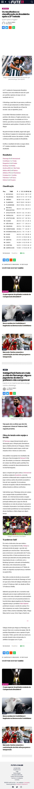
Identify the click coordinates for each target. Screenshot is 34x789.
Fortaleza (5, 175)
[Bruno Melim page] (3, 23)
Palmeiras (6, 177)
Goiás (15, 161)
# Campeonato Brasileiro (10, 264)
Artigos (5, 291)
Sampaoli (23, 458)
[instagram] (21, 787)
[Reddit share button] (10, 27)
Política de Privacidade (17, 776)
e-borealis (26, 782)
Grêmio (5, 180)
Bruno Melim (11, 22)
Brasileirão (18, 475)
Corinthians (6, 161)
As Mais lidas (17, 768)
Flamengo (6, 158)
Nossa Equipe (17, 773)
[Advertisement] (17, 43)
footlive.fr (18, 784)
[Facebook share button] (3, 27)
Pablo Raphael (24, 603)
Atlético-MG (6, 170)
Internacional (16, 158)
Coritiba (14, 175)
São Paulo (17, 168)
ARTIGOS (5, 8)
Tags (17, 771)
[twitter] (17, 787)
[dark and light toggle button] (5, 2)
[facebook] (13, 787)
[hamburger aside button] (2, 2)
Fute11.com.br (17, 770)
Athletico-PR (6, 173)
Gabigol (25, 546)
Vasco (14, 177)
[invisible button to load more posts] (2, 761)
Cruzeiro (13, 180)
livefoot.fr (25, 784)
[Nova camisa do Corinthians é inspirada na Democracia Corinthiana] (17, 313)
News (4, 320)
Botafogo (5, 165)
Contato (17, 780)
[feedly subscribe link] (22, 253)
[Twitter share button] (6, 27)
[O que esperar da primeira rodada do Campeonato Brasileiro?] (17, 284)
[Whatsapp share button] (13, 27)
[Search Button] (32, 2)
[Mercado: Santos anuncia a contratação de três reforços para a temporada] (17, 342)
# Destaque (24, 264)
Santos (15, 170)
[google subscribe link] (15, 253)
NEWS (5, 370)
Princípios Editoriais (17, 775)
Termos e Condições (17, 778)
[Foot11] (16, 2)
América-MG (6, 168)
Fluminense (17, 173)
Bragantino (6, 163)
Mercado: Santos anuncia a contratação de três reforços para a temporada (16, 354)
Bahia (13, 165)
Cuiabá (15, 163)
